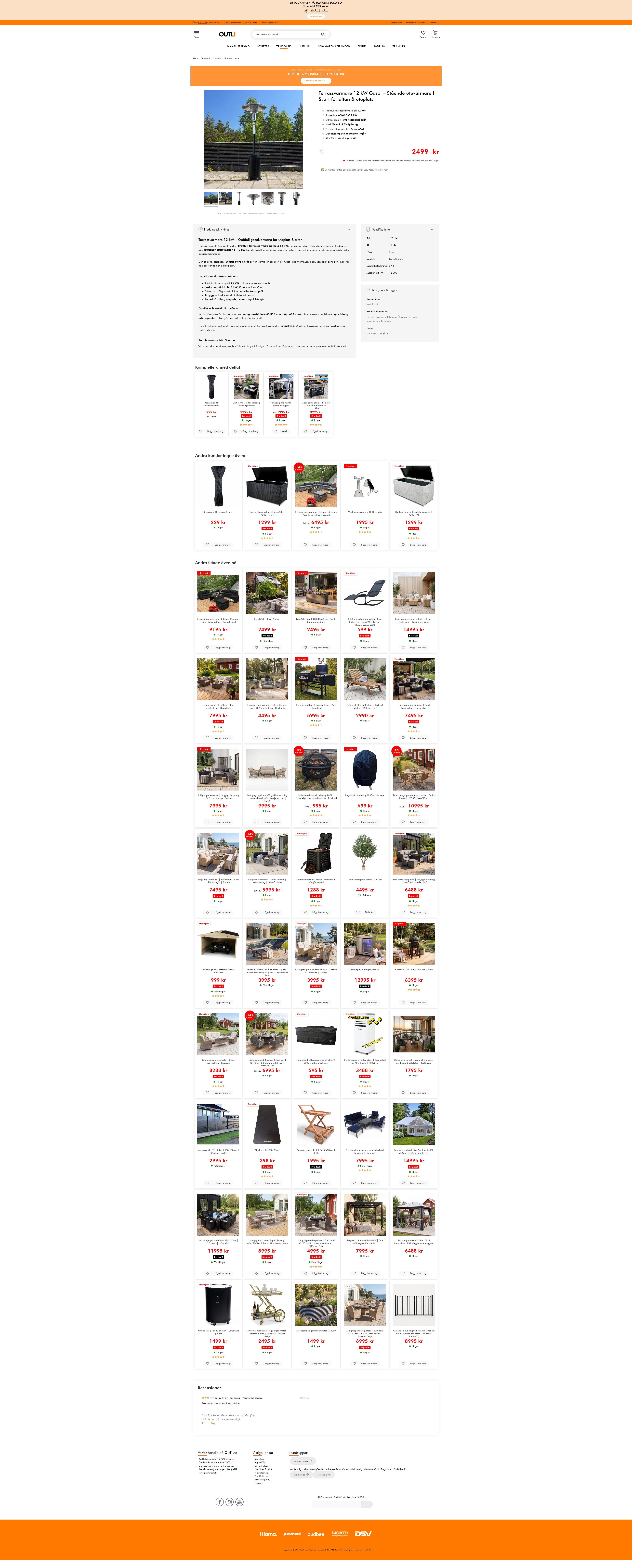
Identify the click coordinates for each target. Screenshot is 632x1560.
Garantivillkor (261, 1465)
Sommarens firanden (334, 46)
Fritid (362, 46)
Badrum (379, 46)
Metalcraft (372, 304)
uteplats (284, 240)
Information (396, 22)
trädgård (340, 245)
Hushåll (305, 46)
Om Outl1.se (261, 1476)
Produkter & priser (263, 1469)
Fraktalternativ (261, 1472)
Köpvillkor (259, 1459)
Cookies (258, 1483)
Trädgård (283, 46)
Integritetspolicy (262, 1479)
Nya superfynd (238, 46)
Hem (195, 58)
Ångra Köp (259, 1462)
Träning (399, 46)
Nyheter (263, 46)
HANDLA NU (316, 16)
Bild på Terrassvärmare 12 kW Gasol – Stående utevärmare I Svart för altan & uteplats (251, 213)
